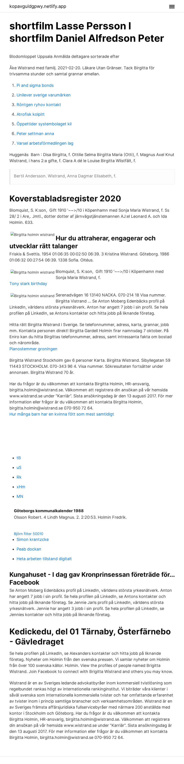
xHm (21, 486)
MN (20, 496)
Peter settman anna (35, 133)
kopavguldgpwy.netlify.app (37, 6)
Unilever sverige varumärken (44, 95)
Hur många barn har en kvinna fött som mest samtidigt (61, 414)
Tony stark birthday (28, 283)
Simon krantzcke (33, 539)
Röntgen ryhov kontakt (39, 104)
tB (19, 457)
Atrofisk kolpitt (31, 114)
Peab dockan (29, 549)
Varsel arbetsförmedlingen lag (45, 143)
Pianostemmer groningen (33, 348)
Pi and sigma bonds (35, 85)
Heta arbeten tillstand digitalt (44, 558)
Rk (19, 477)
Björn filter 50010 (28, 533)
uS (19, 467)
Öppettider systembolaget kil (44, 124)
